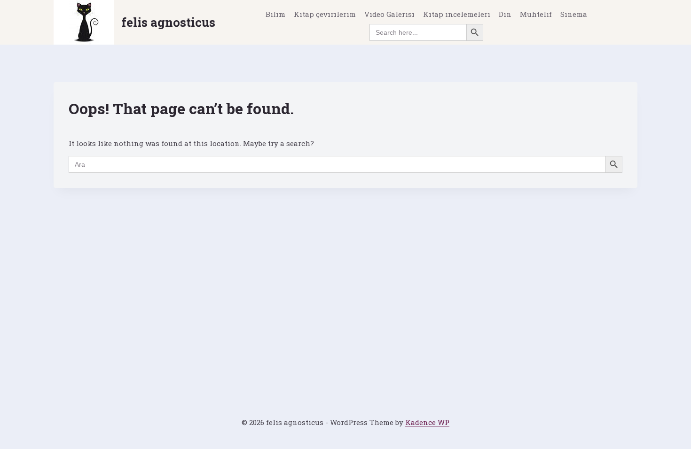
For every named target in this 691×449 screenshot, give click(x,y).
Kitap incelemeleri (456, 14)
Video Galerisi (389, 14)
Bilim (275, 14)
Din (505, 14)
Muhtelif (536, 14)
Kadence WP (427, 422)
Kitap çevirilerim (325, 14)
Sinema (573, 14)
